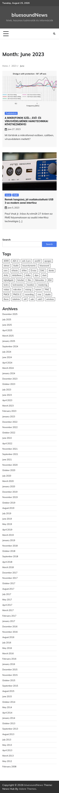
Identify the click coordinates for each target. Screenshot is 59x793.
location (30, 285)
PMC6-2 (17, 294)
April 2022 (7, 443)
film (29, 280)
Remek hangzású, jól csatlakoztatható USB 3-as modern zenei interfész (29, 201)
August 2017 (8, 589)
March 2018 (8, 567)
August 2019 (8, 508)
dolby (28, 275)
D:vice (33, 270)
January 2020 (8, 486)
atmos (6, 265)
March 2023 (8, 405)
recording (29, 294)
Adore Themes (27, 788)
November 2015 (10, 675)
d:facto (14, 270)
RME (15, 195)
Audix (16, 265)
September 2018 (10, 556)
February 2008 (9, 766)
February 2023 (9, 411)
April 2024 (7, 362)
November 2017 (10, 578)
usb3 (40, 299)
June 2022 (7, 438)
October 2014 (8, 702)
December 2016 (9, 626)
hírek (8, 195)
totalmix (16, 299)
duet (44, 275)
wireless (50, 299)
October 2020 (8, 470)
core (6, 270)
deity (6, 275)
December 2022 (9, 422)
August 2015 (8, 691)
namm (38, 289)
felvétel (20, 280)
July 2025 (6, 319)
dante (51, 270)
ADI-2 (15, 261)
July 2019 (6, 513)
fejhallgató (8, 280)
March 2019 (8, 535)
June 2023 (7, 395)
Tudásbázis (11, 113)
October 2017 (8, 583)
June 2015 (7, 696)
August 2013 (8, 734)
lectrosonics (18, 285)
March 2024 (8, 368)
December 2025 (9, 314)
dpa (36, 275)
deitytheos (17, 275)
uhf (25, 299)
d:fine (24, 270)
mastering (42, 285)
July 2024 (6, 352)
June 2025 (7, 325)
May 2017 (7, 599)
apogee (47, 261)
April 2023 (7, 400)
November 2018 (10, 545)
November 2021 (10, 449)
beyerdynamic (29, 265)
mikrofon (17, 289)
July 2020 (6, 475)
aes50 (37, 261)
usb (32, 299)
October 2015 (8, 680)
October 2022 (8, 432)
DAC (42, 270)
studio (48, 294)
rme (39, 294)
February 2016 (9, 659)
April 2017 (7, 605)
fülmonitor (39, 280)
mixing (28, 289)
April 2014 (7, 712)
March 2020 (8, 481)
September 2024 (10, 346)
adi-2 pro (26, 261)
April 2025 (7, 330)
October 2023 (8, 384)
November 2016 (10, 632)
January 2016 (8, 664)
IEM (50, 280)
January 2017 (8, 621)
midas (6, 289)
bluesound (44, 265)
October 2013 (8, 723)
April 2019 (7, 529)
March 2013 (8, 755)
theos (6, 299)
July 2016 (6, 642)
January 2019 (8, 540)
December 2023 (9, 378)
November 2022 (10, 427)
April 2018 (7, 562)
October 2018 (8, 551)
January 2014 (8, 718)
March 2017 (8, 610)
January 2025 (8, 341)
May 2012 (7, 761)
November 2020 (10, 465)
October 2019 (8, 502)
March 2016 (8, 653)
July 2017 (6, 594)
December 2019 (9, 492)
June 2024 (7, 357)
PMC (47, 289)
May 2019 (7, 524)
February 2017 (9, 616)
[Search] (54, 33)
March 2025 (8, 335)
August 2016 (8, 637)
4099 (6, 261)
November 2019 (10, 497)
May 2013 (7, 745)
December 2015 (9, 669)
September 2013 (10, 728)
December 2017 (9, 572)
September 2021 (10, 454)
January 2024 (8, 373)
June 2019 (7, 518)
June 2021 (7, 459)
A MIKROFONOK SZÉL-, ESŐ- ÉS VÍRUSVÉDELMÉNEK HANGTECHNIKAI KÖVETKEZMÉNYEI (26, 121)
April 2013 (7, 750)
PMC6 (6, 294)
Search (6, 239)
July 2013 (6, 739)
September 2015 (10, 685)
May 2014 (7, 707)
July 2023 (6, 389)
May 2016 (7, 648)
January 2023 (8, 416)
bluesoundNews (29, 15)
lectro (6, 285)
